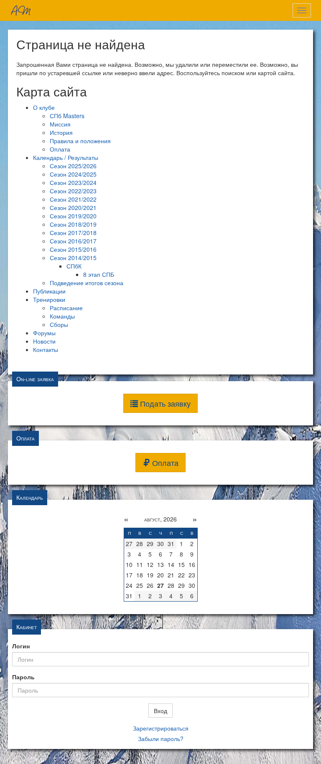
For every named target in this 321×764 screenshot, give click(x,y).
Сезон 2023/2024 (73, 182)
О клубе (44, 107)
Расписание (66, 308)
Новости (44, 341)
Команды (62, 316)
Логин (21, 646)
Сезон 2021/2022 (73, 199)
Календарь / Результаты (65, 157)
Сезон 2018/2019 (73, 224)
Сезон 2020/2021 (73, 207)
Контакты (45, 349)
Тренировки (49, 299)
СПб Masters (67, 115)
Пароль (23, 677)
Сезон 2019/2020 (73, 216)
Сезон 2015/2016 (73, 249)
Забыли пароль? (160, 738)
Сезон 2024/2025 (73, 174)
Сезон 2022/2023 (73, 191)
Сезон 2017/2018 (73, 232)
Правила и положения (80, 141)
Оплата (60, 149)
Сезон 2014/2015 (73, 257)
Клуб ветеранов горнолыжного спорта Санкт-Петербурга (20, 10)
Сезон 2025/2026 (73, 166)
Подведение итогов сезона (86, 282)
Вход (160, 710)
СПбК (74, 266)
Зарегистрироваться (161, 728)
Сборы (59, 324)
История (61, 132)
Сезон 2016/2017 (73, 241)
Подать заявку (164, 403)
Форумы (44, 333)
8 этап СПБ (98, 274)
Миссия (60, 124)
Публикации (49, 291)
